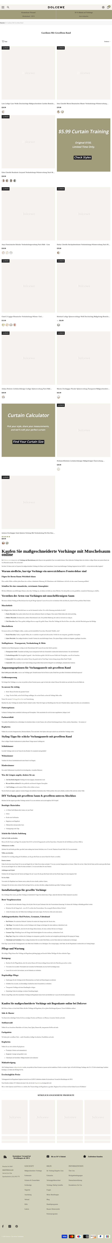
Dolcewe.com (7, 560)
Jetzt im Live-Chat (7, 1173)
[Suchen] (8, 7)
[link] (28, 14)
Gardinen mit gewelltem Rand (15, 23)
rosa (3, 180)
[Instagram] (9, 1226)
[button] (6, 536)
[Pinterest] (16, 1226)
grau (11, 180)
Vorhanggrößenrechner (18, 699)
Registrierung (38, 1083)
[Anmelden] (103, 7)
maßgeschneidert (18, 1067)
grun (11, 252)
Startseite (2, 23)
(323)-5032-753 (15, 1176)
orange (3, 543)
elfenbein (7, 252)
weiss (3, 111)
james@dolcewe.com (7, 1170)
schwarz (58, 111)
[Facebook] (2, 1226)
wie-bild (3, 397)
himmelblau (14, 180)
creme (62, 111)
